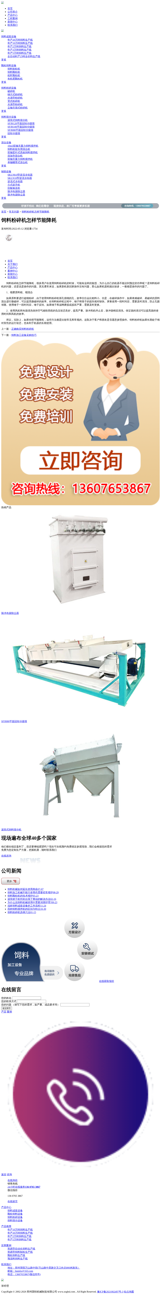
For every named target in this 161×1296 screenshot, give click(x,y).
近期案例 (6, 1245)
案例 (9, 1011)
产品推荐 (6, 1226)
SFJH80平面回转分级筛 (20, 130)
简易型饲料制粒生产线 (20, 1252)
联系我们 (13, 25)
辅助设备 (6, 171)
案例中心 (13, 270)
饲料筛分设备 (8, 116)
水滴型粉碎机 (15, 97)
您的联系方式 (8, 1001)
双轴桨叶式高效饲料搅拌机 (23, 152)
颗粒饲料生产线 (16, 1255)
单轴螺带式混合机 (18, 162)
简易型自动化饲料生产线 (21, 1248)
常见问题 (14, 211)
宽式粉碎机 (14, 101)
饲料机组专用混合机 (19, 149)
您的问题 (30, 1004)
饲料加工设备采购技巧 (23, 335)
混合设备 (6, 142)
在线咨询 (6, 855)
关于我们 (13, 264)
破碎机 (11, 91)
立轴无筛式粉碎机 (18, 107)
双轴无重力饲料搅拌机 (20, 159)
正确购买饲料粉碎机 (22, 329)
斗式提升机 (14, 184)
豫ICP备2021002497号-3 (110, 1291)
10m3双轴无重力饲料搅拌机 (23, 145)
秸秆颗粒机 (14, 75)
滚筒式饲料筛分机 (18, 120)
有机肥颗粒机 (15, 78)
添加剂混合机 (15, 155)
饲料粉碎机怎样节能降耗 (35, 211)
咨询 (9, 1174)
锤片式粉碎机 (15, 94)
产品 (3, 1011)
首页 (10, 8)
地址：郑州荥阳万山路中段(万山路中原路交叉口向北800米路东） (44, 1267)
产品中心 (13, 15)
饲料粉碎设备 (8, 87)
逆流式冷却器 (15, 181)
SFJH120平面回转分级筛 (21, 123)
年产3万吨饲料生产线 (19, 49)
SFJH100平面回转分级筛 (21, 126)
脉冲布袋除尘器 (16, 191)
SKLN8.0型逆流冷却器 (20, 174)
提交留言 (7, 1008)
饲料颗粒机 (14, 72)
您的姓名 (6, 998)
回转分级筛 (14, 133)
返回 (3, 1174)
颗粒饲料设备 (8, 65)
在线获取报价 (106, 981)
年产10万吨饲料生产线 (20, 43)
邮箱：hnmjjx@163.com (20, 1271)
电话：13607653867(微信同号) (24, 1274)
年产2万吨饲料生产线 (19, 46)
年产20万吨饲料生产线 (20, 39)
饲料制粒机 (14, 68)
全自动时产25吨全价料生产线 (24, 56)
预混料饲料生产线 (18, 1258)
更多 (3, 59)
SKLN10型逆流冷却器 (20, 178)
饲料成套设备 (8, 36)
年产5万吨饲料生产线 (19, 53)
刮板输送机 (14, 188)
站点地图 (129, 1291)
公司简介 (13, 11)
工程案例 (13, 18)
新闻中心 (13, 21)
